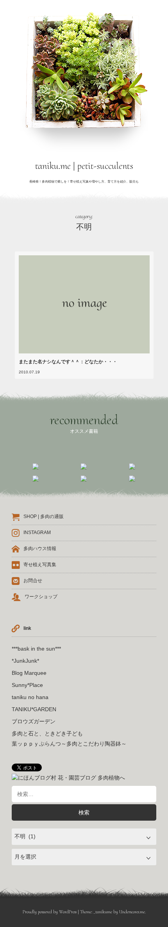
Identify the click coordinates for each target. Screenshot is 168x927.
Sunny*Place (27, 685)
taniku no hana (30, 697)
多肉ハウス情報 (39, 548)
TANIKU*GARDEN (34, 709)
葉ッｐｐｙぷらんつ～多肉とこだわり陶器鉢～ (69, 744)
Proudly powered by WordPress (50, 911)
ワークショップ (41, 596)
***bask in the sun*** (36, 648)
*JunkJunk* (25, 661)
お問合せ (32, 580)
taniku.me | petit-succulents (84, 166)
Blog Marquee (29, 673)
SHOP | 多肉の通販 (43, 516)
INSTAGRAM (37, 532)
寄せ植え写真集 (39, 564)
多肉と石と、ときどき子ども (47, 733)
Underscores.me (132, 911)
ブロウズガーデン (33, 721)
